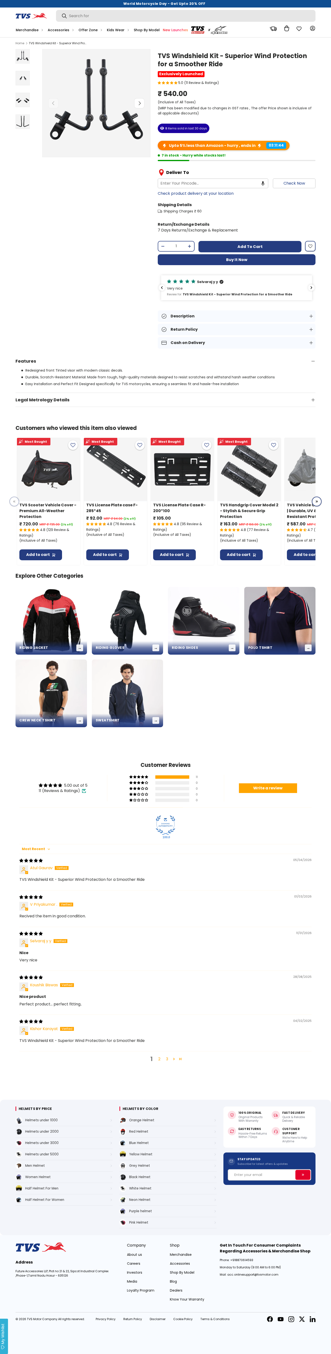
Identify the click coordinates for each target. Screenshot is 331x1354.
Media (132, 1281)
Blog (173, 1281)
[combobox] (185, 16)
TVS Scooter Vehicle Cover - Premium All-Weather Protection (47, 510)
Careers (133, 1263)
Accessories (58, 30)
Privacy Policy (106, 1319)
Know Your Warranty (187, 1299)
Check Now (294, 183)
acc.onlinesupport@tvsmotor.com (252, 1274)
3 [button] (167, 1059)
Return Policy (132, 1319)
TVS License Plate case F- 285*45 (112, 508)
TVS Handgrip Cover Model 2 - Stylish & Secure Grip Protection (249, 510)
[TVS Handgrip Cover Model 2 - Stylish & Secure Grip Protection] (249, 469)
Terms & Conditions (215, 1319)
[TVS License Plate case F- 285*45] (115, 469)
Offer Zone (88, 30)
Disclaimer (158, 1319)
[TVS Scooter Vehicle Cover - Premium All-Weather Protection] (48, 469)
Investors (134, 1272)
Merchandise (27, 30)
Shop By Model (147, 30)
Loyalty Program (140, 1290)
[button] (285, 28)
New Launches (175, 30)
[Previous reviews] (162, 287)
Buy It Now (236, 259)
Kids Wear (116, 30)
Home (20, 43)
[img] (31, 860)
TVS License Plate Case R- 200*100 (179, 508)
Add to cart (250, 246)
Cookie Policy (183, 1319)
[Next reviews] (311, 287)
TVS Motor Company (42, 1319)
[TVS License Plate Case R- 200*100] (182, 469)
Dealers (176, 1290)
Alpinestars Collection (210, 30)
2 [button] (159, 1059)
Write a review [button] (268, 788)
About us (134, 1254)
